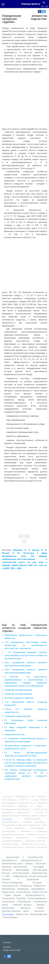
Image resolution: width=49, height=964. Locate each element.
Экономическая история (33, 844)
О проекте (7, 942)
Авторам (6, 947)
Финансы (25, 908)
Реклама (21, 898)
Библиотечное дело (12, 863)
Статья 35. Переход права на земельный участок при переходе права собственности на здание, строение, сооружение (25, 763)
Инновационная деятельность (16, 809)
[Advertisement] (24, 100)
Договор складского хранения (18, 698)
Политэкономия (36, 828)
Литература (26, 885)
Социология (8, 901)
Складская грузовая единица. (18, 690)
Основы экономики (15, 828)
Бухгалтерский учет (25, 796)
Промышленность (34, 895)
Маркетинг (40, 885)
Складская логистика (14, 734)
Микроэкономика (10, 822)
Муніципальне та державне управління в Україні (24, 825)
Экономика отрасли (36, 834)
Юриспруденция (38, 914)
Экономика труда (10, 844)
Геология (6, 870)
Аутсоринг (8, 796)
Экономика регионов (35, 841)
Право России (39, 892)
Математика (8, 889)
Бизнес (29, 863)
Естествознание (20, 873)
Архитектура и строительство (24, 857)
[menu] (3, 4)
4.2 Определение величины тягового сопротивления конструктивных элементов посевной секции (25, 655)
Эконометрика (8, 831)
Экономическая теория (12, 847)
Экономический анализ (36, 847)
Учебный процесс (22, 904)
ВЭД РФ (24, 799)
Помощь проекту (30, 4)
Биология (40, 863)
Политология (23, 892)
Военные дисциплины (14, 866)
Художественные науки (15, 911)
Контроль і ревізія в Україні (33, 815)
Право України (13, 895)
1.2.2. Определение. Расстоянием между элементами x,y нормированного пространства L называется (25, 645)
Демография (22, 870)
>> (47, 6)
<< (42, 6)
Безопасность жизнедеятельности (22, 860)
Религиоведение (37, 898)
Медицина (23, 889)
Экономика (8, 914)
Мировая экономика (33, 822)
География (38, 866)
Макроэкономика (32, 818)
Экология (39, 911)
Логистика (7, 818)
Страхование (24, 901)
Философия (8, 908)
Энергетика (22, 914)
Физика (41, 904)
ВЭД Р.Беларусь (9, 799)
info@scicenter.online (12, 950)
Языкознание (10, 917)
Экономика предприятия (15, 837)
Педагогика (8, 892)
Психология (8, 898)
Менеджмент (38, 889)
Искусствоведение (12, 882)
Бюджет (41, 796)
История (37, 882)
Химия (40, 908)
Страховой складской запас (17, 716)
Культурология (10, 885)
